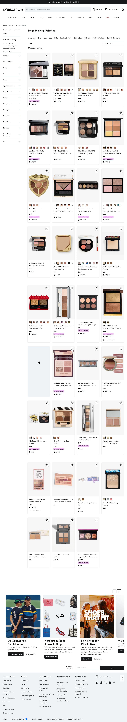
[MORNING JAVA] (58, 322)
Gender (5, 56)
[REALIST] (83, 90)
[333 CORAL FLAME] (37, 90)
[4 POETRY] (69, 205)
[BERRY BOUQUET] (37, 438)
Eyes (39, 38)
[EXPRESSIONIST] (97, 90)
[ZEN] (58, 263)
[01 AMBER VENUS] (30, 205)
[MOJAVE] (104, 90)
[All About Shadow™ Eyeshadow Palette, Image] (88, 418)
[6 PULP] (62, 205)
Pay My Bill (61, 695)
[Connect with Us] (114, 682)
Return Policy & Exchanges (8, 693)
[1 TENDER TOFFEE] (55, 438)
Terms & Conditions (37, 719)
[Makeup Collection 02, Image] (88, 479)
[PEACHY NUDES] (87, 205)
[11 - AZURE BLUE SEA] (118, 205)
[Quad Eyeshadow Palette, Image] (113, 70)
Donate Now (87, 659)
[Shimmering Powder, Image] (113, 479)
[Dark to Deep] (111, 438)
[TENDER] (58, 148)
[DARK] (115, 148)
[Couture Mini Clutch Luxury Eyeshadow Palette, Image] (63, 70)
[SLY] (62, 263)
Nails (56, 38)
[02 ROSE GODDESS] (34, 205)
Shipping (6, 688)
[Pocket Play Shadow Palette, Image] (39, 418)
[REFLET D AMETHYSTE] (34, 148)
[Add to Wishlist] (47, 55)
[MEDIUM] (104, 148)
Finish (5, 98)
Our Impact (25, 688)
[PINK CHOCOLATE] (66, 322)
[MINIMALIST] (94, 90)
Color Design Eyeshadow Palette (37, 152)
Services (116, 17)
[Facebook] (110, 682)
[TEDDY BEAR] (55, 322)
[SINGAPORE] (111, 90)
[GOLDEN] (66, 148)
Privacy (5, 719)
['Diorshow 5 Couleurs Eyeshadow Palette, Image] (39, 70)
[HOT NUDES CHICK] (41, 322)
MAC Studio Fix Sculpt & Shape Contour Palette (87, 324)
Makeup (17, 26)
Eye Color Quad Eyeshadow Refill (111, 211)
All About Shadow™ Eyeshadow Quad (63, 327)
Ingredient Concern (10, 92)
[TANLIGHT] (104, 322)
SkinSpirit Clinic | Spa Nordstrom (46, 695)
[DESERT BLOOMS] (34, 438)
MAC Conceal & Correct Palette (112, 152)
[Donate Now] (97, 616)
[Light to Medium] (104, 438)
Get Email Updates (27, 695)
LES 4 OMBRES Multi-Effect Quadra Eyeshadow (87, 153)
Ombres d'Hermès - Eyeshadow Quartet (87, 268)
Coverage (6, 116)
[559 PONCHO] (44, 90)
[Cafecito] (111, 263)
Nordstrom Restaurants (43, 701)
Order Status (7, 684)
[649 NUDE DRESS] (41, 90)
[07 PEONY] (58, 205)
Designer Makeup (99, 38)
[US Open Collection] (23, 616)
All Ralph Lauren (30, 654)
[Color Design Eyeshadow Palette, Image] (39, 128)
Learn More (97, 659)
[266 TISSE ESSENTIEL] (79, 148)
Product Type (7, 62)
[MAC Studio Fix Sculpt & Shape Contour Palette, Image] (88, 302)
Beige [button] (5, 33)
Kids (71, 17)
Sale (107, 17)
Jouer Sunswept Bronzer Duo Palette (37, 556)
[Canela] (108, 263)
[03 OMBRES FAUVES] (79, 263)
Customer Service (9, 677)
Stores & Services (45, 677)
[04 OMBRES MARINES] (87, 263)
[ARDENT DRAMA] (44, 148)
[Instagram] (97, 682)
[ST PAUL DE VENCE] (118, 90)
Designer (81, 17)
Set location (7, 52)
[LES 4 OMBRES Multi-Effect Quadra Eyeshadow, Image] (88, 128)
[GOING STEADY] (62, 322)
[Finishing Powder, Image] (113, 243)
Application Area (9, 86)
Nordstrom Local (45, 706)
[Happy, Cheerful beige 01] (79, 499)
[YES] (65, 263)
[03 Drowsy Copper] (108, 499)
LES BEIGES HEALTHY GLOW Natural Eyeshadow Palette (62, 153)
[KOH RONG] (115, 90)
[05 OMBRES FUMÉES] (90, 263)
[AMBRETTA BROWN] (34, 322)
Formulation (7, 104)
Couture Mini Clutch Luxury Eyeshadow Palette (62, 95)
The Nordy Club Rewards (62, 683)
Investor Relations (81, 684)
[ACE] (69, 263)
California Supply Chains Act (55, 719)
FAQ (4, 705)
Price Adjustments (9, 698)
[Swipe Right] (119, 591)
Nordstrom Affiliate (82, 698)
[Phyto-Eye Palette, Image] (63, 418)
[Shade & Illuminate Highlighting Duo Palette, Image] (113, 302)
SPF (4, 142)
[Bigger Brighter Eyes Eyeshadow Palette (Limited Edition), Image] (63, 363)
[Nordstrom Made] (60, 616)
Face (45, 38)
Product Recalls (8, 709)
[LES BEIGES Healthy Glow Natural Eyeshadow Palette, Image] (39, 243)
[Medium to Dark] (108, 438)
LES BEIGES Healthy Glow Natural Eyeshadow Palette (36, 265)
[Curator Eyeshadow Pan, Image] (63, 243)
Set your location (36, 48)
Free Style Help (44, 684)
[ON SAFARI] (69, 322)
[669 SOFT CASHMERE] (33, 90)
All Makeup (31, 38)
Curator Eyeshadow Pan (61, 268)
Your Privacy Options (17, 719)
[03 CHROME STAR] (37, 205)
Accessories (61, 17)
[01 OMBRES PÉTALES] (94, 263)
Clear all (17, 30)
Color (5, 68)
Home (91, 17)
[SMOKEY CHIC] (48, 148)
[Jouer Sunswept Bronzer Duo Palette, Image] (39, 535)
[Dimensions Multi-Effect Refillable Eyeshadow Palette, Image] (63, 185)
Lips (50, 38)
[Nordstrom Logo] (13, 9)
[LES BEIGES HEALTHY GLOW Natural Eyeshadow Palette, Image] (63, 128)
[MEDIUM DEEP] (108, 148)
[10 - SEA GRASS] (115, 205)
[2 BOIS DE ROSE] (58, 438)
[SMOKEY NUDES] (79, 205)
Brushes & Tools (65, 38)
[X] (105, 682)
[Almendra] (104, 263)
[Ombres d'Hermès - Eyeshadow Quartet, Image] (88, 243)
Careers (23, 684)
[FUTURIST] (87, 90)
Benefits (6, 128)
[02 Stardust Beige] (104, 499)
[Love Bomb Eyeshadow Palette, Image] (63, 479)
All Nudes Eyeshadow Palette (86, 210)
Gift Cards (6, 702)
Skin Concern (8, 122)
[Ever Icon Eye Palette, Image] (39, 185)
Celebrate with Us (73, 2)
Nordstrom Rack (81, 680)
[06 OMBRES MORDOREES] (97, 263)
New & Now (12, 17)
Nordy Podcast (26, 699)
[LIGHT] (111, 148)
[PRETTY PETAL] (41, 438)
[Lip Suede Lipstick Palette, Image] (113, 363)
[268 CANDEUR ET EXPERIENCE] (83, 148)
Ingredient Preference (7, 135)
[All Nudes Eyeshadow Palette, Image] (88, 185)
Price (5, 80)
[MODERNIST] (79, 90)
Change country (8, 713)
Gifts (99, 17)
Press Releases (80, 688)
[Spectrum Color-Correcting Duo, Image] (113, 418)
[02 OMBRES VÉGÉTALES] (83, 263)
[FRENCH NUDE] (37, 148)
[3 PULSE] (65, 205)
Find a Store (43, 680)
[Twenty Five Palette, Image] (39, 479)
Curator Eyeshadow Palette (85, 94)
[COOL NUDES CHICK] (48, 322)
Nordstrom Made (51, 657)
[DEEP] (55, 148)
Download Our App (105, 677)
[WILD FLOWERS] (30, 438)
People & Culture (27, 692)
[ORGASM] (122, 90)
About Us (24, 677)
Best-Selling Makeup (114, 38)
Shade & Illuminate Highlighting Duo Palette (112, 328)
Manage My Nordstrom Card (62, 699)
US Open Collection (16, 654)
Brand (5, 74)
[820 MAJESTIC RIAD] (69, 90)
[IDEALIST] (90, 90)
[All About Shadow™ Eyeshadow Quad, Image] (63, 302)
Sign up (112, 668)
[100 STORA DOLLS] (58, 90)
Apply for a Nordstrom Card (62, 690)
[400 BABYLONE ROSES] (65, 90)
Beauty (40, 17)
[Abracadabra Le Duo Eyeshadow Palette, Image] (39, 302)
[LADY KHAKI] (30, 322)
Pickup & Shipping (9, 40)
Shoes (50, 17)
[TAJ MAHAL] (108, 90)
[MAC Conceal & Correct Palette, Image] (113, 128)
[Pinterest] (101, 682)
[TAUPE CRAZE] (30, 148)
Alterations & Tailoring (43, 689)
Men (32, 17)
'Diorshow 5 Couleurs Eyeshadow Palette (38, 94)
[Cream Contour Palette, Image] (63, 535)
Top (122, 680)
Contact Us (7, 680)
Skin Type (6, 110)
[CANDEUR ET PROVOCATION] (87, 148)
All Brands (24, 680)
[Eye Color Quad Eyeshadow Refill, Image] (113, 185)
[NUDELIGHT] (108, 322)
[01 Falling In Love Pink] (111, 499)
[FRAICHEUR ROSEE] (41, 148)
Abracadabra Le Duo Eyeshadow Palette (36, 328)
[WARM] (62, 148)
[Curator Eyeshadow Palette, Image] (88, 70)
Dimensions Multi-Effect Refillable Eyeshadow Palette (63, 211)
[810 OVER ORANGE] (62, 90)
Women (23, 17)
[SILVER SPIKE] (37, 322)
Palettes (87, 38)
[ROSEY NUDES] (83, 205)
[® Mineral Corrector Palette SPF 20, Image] (88, 363)
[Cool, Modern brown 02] (83, 499)
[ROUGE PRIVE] (44, 322)
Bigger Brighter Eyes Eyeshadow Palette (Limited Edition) (62, 385)
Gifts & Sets (78, 38)
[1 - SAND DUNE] (107, 205)
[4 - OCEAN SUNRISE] (111, 205)
